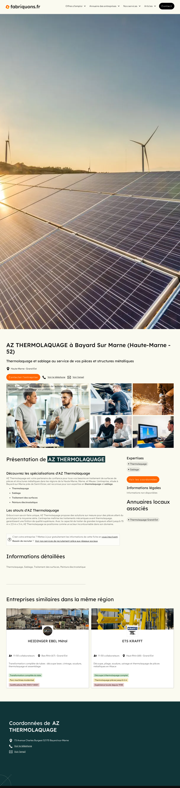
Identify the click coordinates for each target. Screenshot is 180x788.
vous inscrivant (110, 536)
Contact (166, 6)
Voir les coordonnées (143, 479)
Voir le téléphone (56, 377)
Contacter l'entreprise (23, 377)
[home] (23, 7)
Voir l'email (78, 377)
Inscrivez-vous (15, 389)
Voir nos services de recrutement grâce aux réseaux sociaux (66, 541)
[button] (76, 6)
